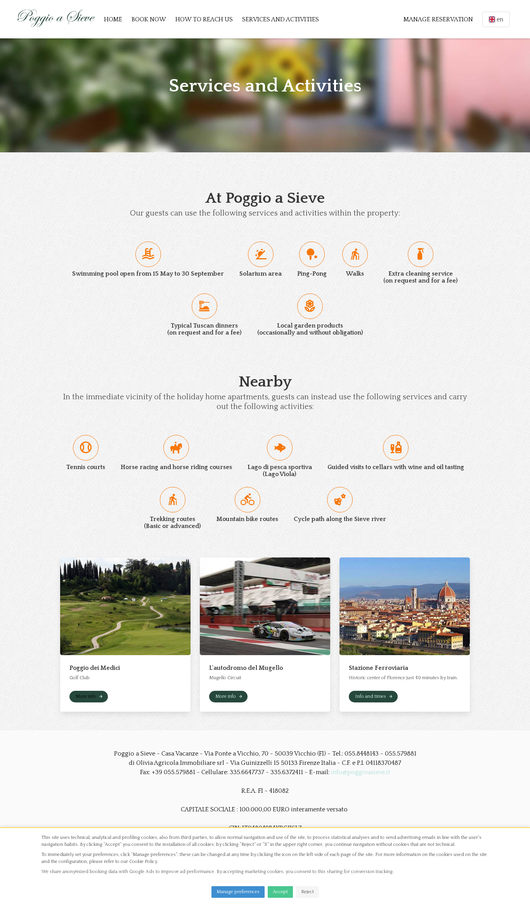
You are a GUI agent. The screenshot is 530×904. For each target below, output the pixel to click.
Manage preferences (238, 891)
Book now (149, 19)
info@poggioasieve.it (360, 772)
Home (113, 19)
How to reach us (204, 19)
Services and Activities (280, 19)
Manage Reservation (438, 19)
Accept (280, 891)
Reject (307, 891)
